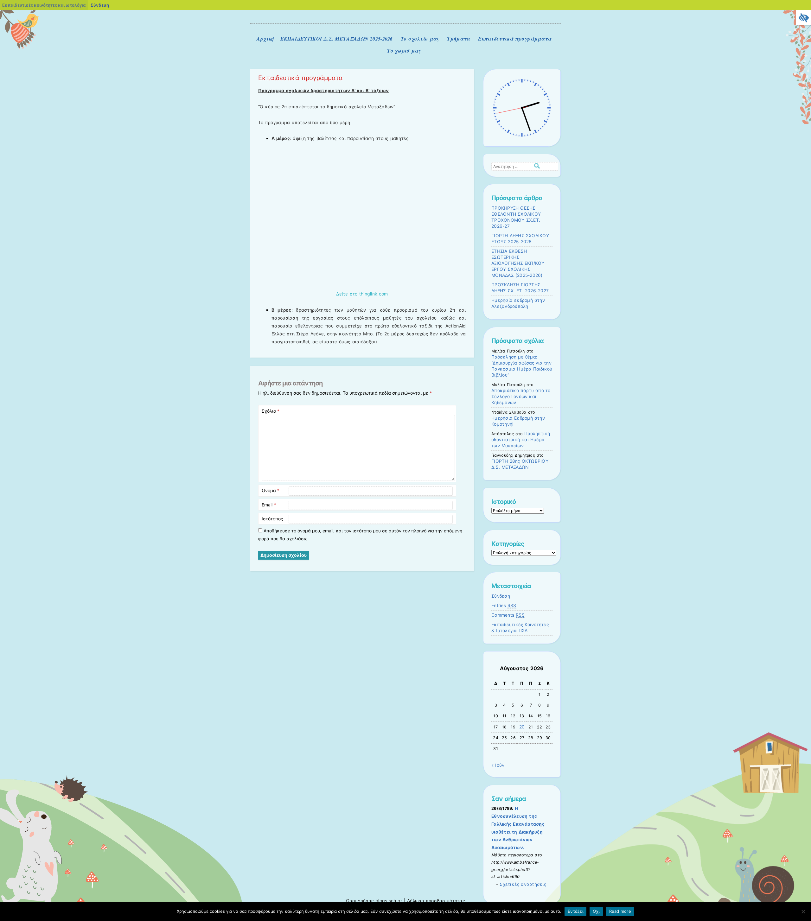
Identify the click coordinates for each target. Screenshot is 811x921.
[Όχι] (803, 911)
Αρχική (265, 38)
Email (269, 504)
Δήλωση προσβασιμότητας (436, 900)
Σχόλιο (270, 411)
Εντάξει (575, 911)
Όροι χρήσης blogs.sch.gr (374, 900)
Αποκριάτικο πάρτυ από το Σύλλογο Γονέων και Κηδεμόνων (520, 396)
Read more (620, 911)
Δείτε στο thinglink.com (362, 293)
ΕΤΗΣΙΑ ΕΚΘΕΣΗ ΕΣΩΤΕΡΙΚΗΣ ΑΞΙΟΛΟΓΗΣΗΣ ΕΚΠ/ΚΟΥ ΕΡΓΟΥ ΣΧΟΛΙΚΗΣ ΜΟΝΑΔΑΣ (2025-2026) (518, 263)
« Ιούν (497, 765)
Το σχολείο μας (420, 38)
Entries (503, 605)
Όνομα (270, 490)
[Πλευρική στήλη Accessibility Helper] (803, 17)
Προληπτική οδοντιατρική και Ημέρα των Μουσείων (520, 439)
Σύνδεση (500, 596)
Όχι (596, 911)
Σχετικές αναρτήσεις (523, 884)
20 (522, 726)
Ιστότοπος (272, 518)
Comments (508, 615)
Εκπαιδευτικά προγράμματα (515, 38)
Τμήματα (458, 38)
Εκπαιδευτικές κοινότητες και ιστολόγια (44, 5)
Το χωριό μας (403, 50)
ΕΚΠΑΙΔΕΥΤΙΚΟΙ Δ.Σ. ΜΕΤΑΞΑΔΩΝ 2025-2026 (336, 38)
